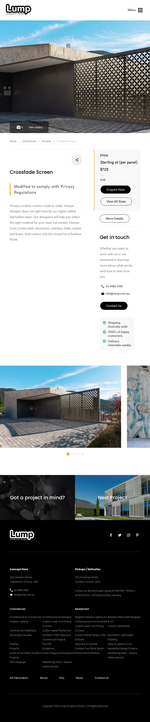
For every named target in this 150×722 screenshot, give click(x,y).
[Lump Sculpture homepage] (22, 536)
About (43, 678)
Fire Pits (46, 644)
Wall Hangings (17, 662)
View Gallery (36, 127)
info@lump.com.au (118, 293)
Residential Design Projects (123, 648)
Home (13, 141)
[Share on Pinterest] (51, 159)
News (79, 678)
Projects (14, 648)
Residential (82, 609)
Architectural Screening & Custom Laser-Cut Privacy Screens (56, 621)
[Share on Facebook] (76, 159)
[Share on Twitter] (64, 159)
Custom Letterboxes (119, 626)
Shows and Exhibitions (87, 653)
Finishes (14, 644)
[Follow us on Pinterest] (135, 536)
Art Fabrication (19, 678)
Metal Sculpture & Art (120, 644)
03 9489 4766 (114, 286)
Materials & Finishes (86, 644)
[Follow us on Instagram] (127, 536)
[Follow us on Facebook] (109, 536)
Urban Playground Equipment (58, 653)
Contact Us (102, 678)
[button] (68, 453)
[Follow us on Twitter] (118, 536)
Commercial (29, 141)
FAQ (61, 678)
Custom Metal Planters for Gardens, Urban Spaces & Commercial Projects (56, 635)
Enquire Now (116, 189)
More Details (114, 218)
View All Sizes (116, 201)
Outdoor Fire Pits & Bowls (89, 648)
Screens (46, 141)
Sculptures (48, 648)
